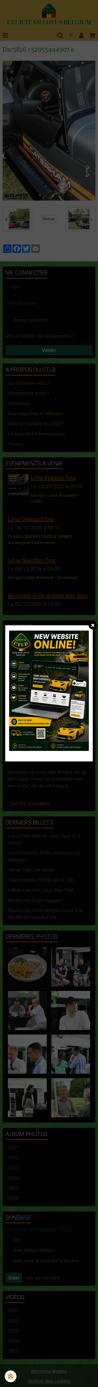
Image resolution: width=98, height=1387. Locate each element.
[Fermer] (93, 625)
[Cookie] (10, 1376)
